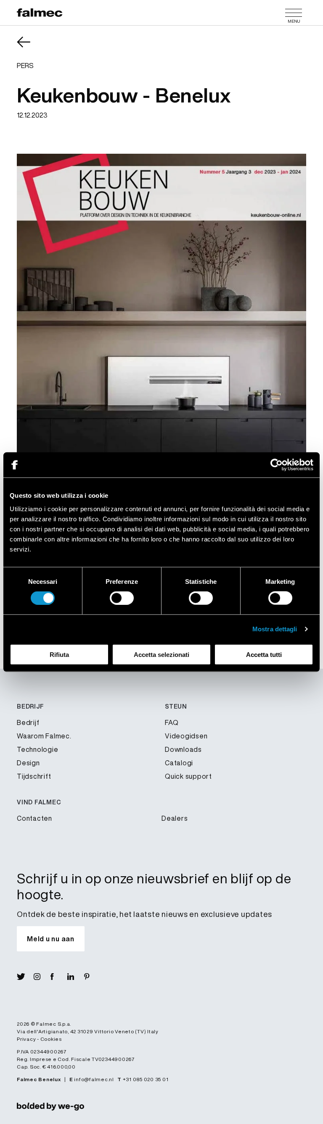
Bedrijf (28, 722)
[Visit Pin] (92, 976)
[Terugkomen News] (29, 47)
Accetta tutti (264, 654)
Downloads (183, 749)
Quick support (188, 776)
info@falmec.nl (94, 1079)
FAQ (171, 722)
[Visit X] (25, 976)
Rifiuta (59, 654)
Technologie (37, 749)
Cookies (51, 1039)
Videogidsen (186, 736)
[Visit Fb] (58, 976)
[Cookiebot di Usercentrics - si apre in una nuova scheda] (276, 465)
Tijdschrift (34, 776)
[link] (50, 1106)
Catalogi (179, 762)
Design (28, 762)
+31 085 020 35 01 (146, 1079)
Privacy (26, 1039)
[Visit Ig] (42, 976)
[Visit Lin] (75, 976)
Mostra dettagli (274, 629)
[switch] (122, 598)
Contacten (34, 818)
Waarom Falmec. (44, 736)
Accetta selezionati (161, 654)
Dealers (175, 818)
